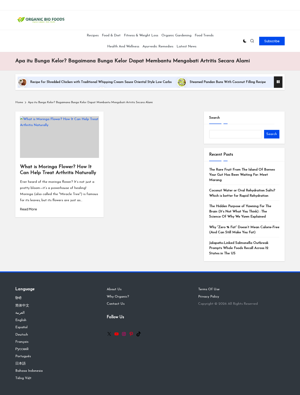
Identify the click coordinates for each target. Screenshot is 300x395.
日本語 (20, 363)
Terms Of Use (209, 289)
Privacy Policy (208, 296)
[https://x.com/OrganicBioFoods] (109, 333)
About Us (114, 289)
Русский (22, 349)
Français (21, 342)
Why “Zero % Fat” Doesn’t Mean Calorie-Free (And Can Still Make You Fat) (244, 229)
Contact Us (115, 304)
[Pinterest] (131, 333)
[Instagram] (123, 333)
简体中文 (22, 305)
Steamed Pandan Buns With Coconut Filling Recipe (228, 82)
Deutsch (21, 334)
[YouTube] (116, 333)
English (20, 320)
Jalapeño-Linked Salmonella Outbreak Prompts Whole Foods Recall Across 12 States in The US (238, 248)
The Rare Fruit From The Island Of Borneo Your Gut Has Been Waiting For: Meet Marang (242, 175)
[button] (272, 41)
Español (21, 327)
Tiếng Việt (23, 378)
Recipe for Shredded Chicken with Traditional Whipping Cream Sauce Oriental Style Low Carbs (101, 82)
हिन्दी (18, 298)
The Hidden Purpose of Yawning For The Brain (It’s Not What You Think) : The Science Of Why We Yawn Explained (240, 211)
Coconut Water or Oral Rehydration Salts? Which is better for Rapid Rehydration (242, 193)
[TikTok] (138, 333)
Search (214, 117)
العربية (20, 313)
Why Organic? (118, 296)
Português (23, 356)
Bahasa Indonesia (29, 371)
